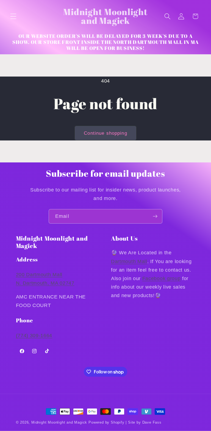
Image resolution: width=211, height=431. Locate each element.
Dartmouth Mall (129, 261)
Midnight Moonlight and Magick (59, 422)
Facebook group (161, 278)
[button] (13, 16)
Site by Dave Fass (145, 422)
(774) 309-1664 (34, 335)
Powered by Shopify (106, 422)
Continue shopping (105, 133)
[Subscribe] (155, 216)
